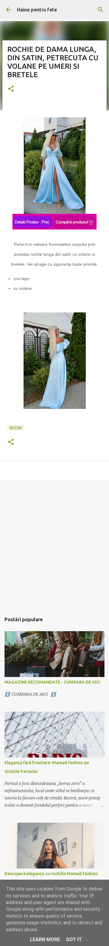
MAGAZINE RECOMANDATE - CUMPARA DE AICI (52, 682)
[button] (11, 89)
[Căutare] (100, 9)
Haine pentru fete (37, 9)
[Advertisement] (54, 543)
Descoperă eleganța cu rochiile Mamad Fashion (51, 873)
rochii (15, 428)
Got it (74, 939)
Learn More (45, 939)
